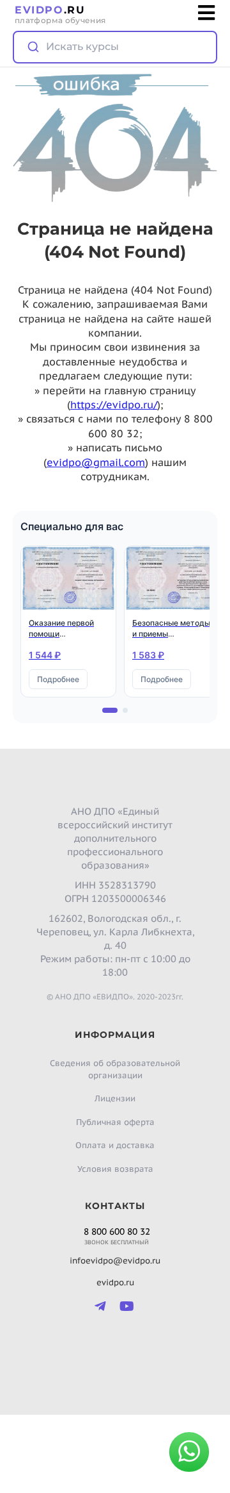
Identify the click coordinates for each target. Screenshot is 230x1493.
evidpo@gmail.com (96, 462)
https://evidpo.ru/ (113, 404)
